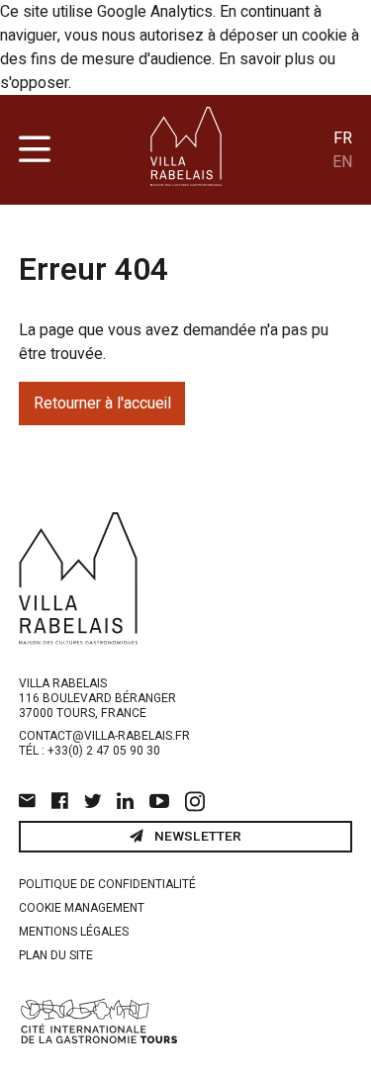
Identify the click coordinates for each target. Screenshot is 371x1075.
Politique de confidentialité (107, 884)
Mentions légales (74, 932)
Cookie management (81, 908)
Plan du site (56, 955)
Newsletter (196, 837)
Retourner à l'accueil (102, 403)
